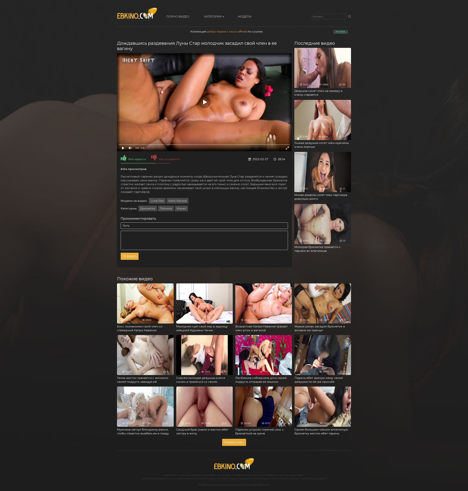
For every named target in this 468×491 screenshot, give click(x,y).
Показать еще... (234, 442)
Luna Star (157, 200)
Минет (181, 208)
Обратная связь (240, 484)
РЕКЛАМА (340, 31)
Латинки (166, 208)
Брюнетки (147, 208)
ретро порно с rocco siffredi (227, 31)
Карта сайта (256, 484)
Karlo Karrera (177, 200)
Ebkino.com (170, 475)
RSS (267, 484)
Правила (225, 484)
